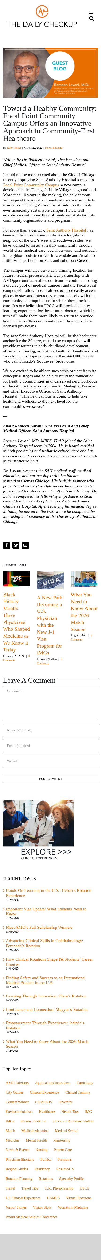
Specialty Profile (71, 1179)
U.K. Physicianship (58, 1188)
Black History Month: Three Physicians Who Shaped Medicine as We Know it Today (16, 622)
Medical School (66, 1131)
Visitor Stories (16, 1207)
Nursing (41, 1150)
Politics (45, 1159)
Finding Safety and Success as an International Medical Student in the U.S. (45, 980)
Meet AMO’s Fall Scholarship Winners (39, 927)
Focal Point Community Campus (31, 184)
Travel (10, 1188)
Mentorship (61, 1140)
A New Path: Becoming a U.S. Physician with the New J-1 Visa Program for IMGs (50, 625)
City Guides (14, 1092)
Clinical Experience (44, 1092)
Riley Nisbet (14, 147)
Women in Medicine (73, 1207)
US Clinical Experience (23, 1198)
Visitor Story (42, 1207)
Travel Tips (29, 1188)
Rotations (46, 1179)
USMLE (53, 1198)
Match (10, 1131)
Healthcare (47, 1111)
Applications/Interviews (52, 1083)
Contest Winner (17, 1102)
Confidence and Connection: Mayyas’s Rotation (47, 1009)
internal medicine (33, 1121)
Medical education (35, 1131)
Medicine (12, 1140)
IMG (88, 1111)
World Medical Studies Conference (32, 1217)
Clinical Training (77, 1092)
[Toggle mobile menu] (91, 13)
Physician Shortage (20, 1159)
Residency (42, 1169)
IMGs (10, 1121)
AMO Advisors (17, 1083)
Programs (65, 1159)
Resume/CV (65, 1169)
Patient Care (63, 1150)
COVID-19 (43, 1102)
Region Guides (17, 1169)
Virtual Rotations (78, 1198)
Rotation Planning (19, 1179)
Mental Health (36, 1140)
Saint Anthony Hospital (66, 230)
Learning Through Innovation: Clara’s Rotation (46, 996)
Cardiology (85, 1083)
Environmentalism (19, 1111)
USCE (84, 1188)
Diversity (65, 1102)
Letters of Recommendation (72, 1121)
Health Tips (69, 1111)
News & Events (54, 147)
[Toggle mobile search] (91, 18)
